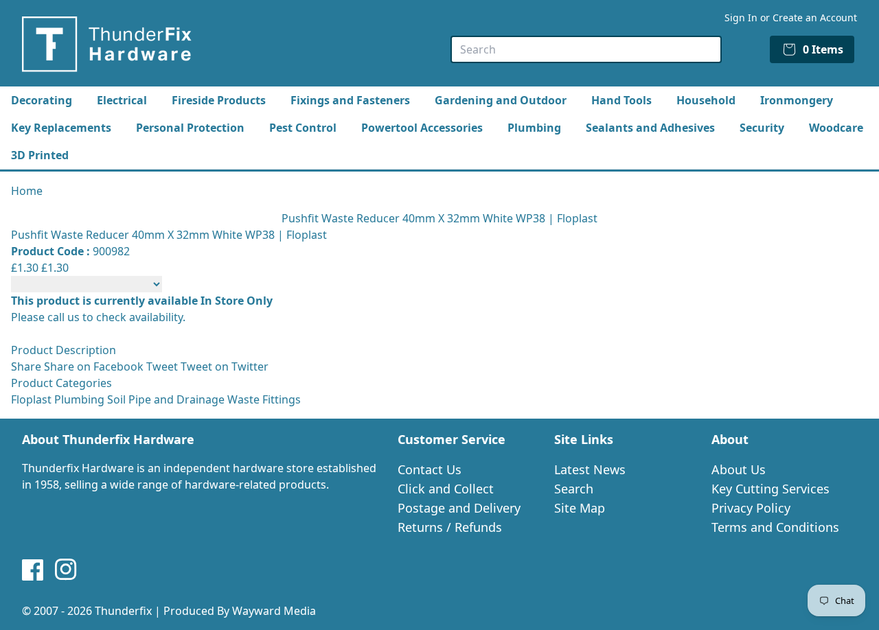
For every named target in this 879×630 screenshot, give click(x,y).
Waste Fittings (264, 399)
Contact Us (429, 469)
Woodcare (836, 127)
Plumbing (534, 127)
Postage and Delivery (459, 508)
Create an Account (815, 17)
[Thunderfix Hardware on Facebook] (33, 570)
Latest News (590, 469)
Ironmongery (796, 100)
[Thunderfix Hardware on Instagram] (66, 570)
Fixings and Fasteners (350, 100)
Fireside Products (219, 100)
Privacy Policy (750, 508)
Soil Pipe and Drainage (166, 399)
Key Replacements (61, 127)
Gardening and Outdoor (501, 100)
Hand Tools (621, 100)
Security (762, 127)
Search (573, 488)
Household (705, 100)
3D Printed (40, 155)
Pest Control (302, 127)
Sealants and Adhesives (650, 127)
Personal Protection (190, 127)
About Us (738, 469)
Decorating (41, 100)
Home (27, 190)
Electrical (122, 100)
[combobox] (586, 49)
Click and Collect (446, 488)
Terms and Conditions (775, 527)
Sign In (740, 17)
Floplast (31, 399)
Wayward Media (274, 610)
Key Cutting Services (770, 488)
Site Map (579, 508)
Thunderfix (123, 610)
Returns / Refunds (450, 527)
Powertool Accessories (422, 127)
